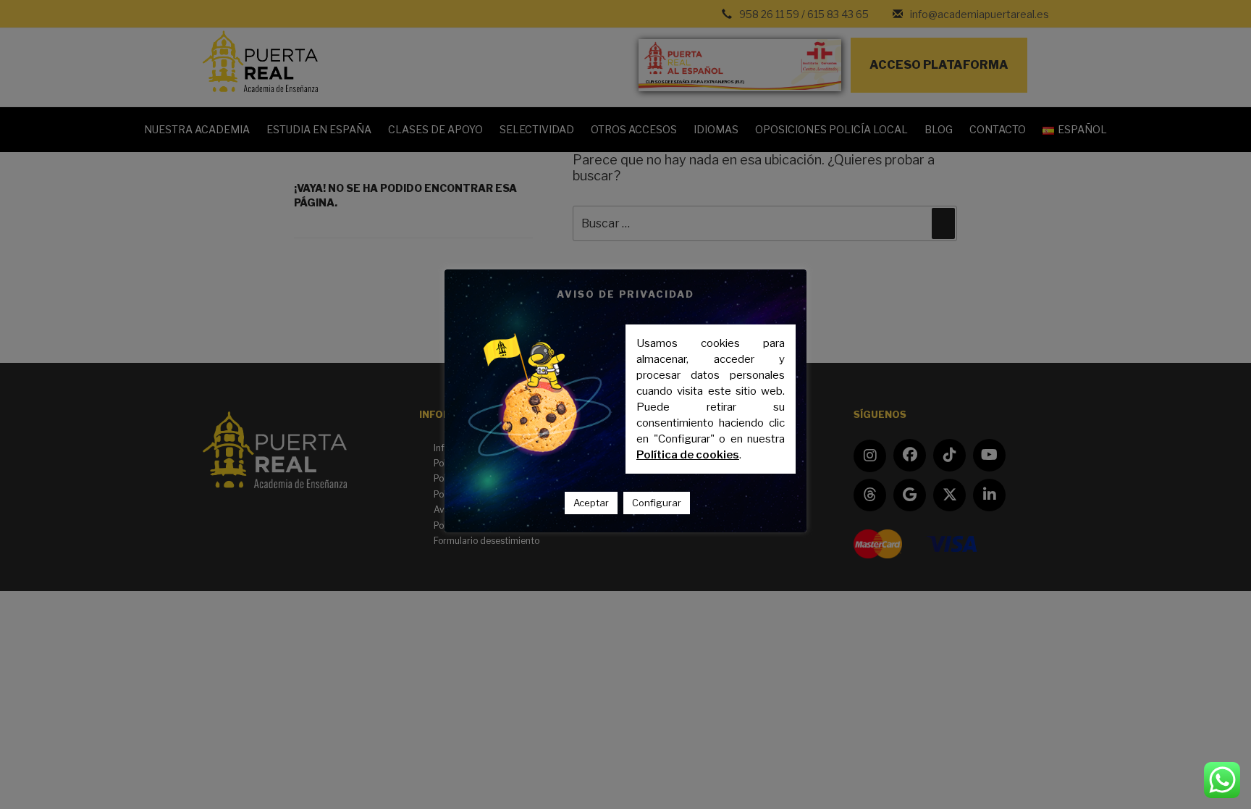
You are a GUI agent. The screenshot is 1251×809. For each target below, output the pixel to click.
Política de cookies (687, 454)
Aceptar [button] (591, 502)
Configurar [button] (656, 502)
